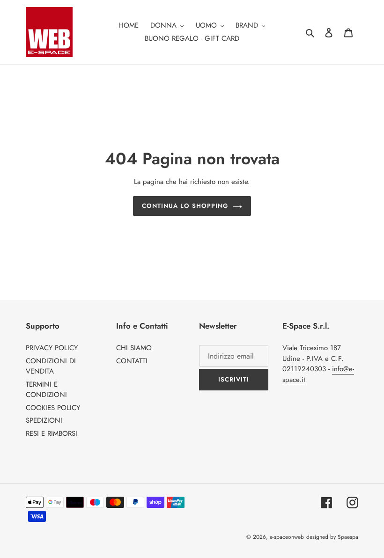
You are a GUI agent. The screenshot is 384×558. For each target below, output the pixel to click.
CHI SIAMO (134, 348)
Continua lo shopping (185, 205)
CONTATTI (132, 361)
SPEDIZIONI (44, 420)
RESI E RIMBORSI (51, 433)
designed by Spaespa (332, 537)
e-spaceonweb (287, 537)
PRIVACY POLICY (52, 348)
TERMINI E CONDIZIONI (46, 389)
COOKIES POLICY (53, 408)
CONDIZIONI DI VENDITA (51, 366)
